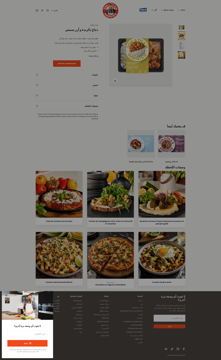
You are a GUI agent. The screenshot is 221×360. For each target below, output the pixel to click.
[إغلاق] (7, 296)
